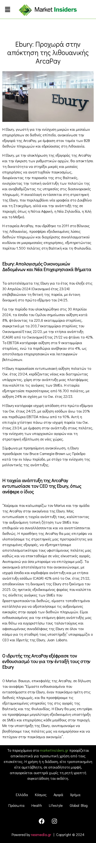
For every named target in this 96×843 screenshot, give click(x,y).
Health (36, 805)
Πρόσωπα (16, 805)
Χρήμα (75, 794)
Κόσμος (41, 794)
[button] (7, 9)
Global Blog (79, 805)
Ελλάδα (22, 794)
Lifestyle (56, 805)
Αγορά (58, 794)
